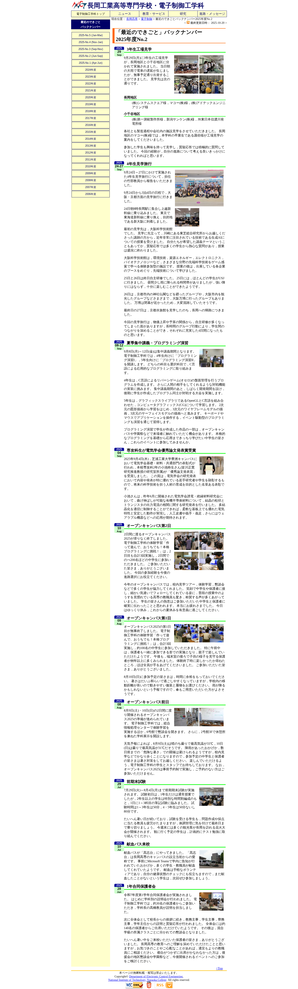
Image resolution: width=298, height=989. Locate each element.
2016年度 (90, 125)
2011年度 (90, 159)
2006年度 (90, 194)
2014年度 (90, 138)
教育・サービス (154, 13)
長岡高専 (132, 19)
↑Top (219, 968)
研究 (183, 13)
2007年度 (90, 187)
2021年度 (90, 90)
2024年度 (90, 69)
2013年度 (90, 145)
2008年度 (90, 180)
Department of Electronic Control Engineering (156, 976)
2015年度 (90, 131)
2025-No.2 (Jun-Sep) (91, 55)
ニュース (124, 13)
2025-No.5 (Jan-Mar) (91, 35)
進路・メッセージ (212, 13)
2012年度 (90, 152)
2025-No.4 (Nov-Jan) (91, 42)
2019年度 (90, 104)
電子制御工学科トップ (90, 13)
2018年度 (90, 111)
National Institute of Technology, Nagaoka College (137, 979)
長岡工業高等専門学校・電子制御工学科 (145, 5)
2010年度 (90, 166)
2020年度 (90, 97)
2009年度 (90, 173)
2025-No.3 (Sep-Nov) (90, 49)
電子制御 (146, 19)
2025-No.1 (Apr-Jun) (90, 62)
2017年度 (90, 118)
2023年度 (90, 76)
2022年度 (90, 83)
